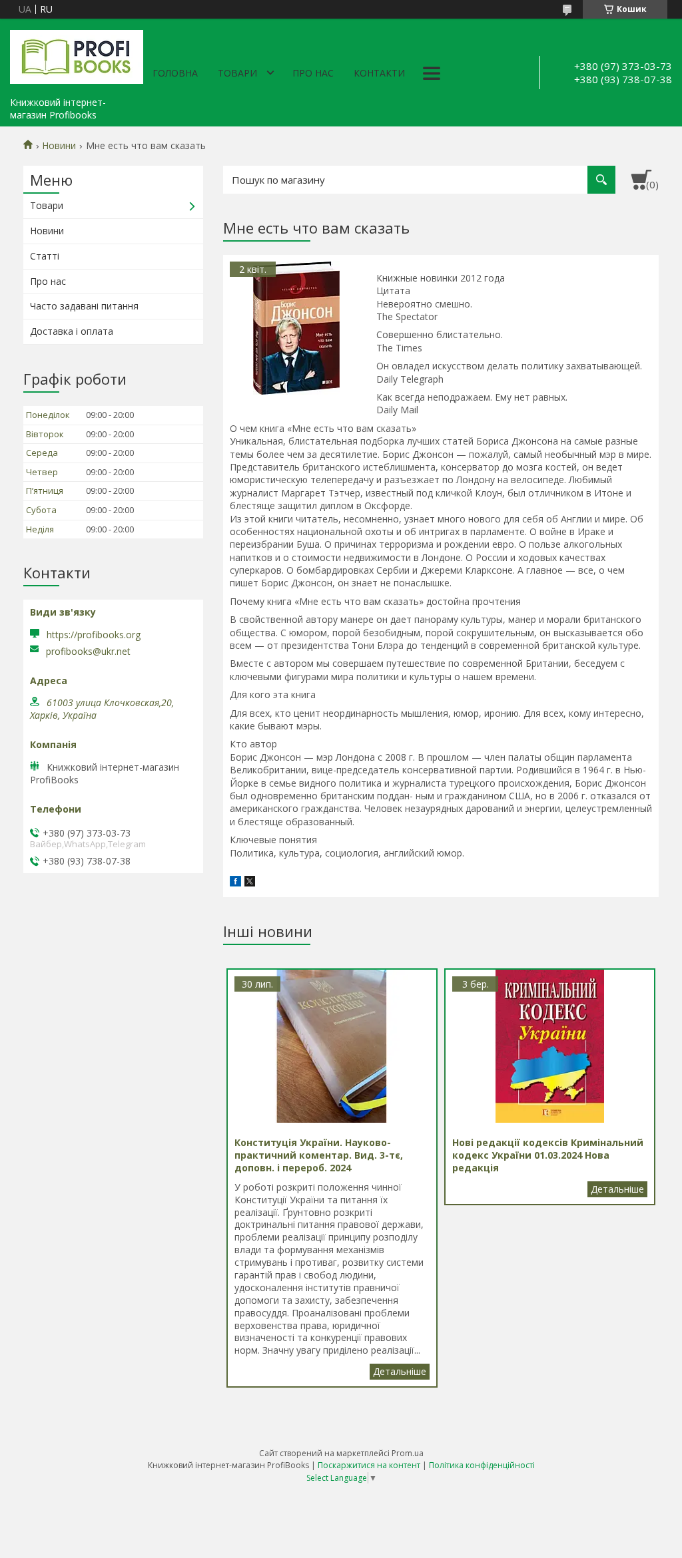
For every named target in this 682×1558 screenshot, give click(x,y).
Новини (59, 146)
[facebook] (235, 882)
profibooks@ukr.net (88, 652)
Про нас (313, 73)
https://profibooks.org (94, 634)
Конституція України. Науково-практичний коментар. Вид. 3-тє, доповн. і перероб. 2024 (400, 1372)
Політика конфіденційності (482, 1465)
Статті (44, 256)
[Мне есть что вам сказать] (296, 328)
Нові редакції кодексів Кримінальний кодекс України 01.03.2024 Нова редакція (617, 1189)
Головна (175, 73)
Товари (237, 73)
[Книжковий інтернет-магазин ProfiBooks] (76, 55)
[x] (249, 882)
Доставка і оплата (71, 331)
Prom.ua (408, 1453)
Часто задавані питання (84, 305)
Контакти (379, 73)
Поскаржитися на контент (369, 1465)
